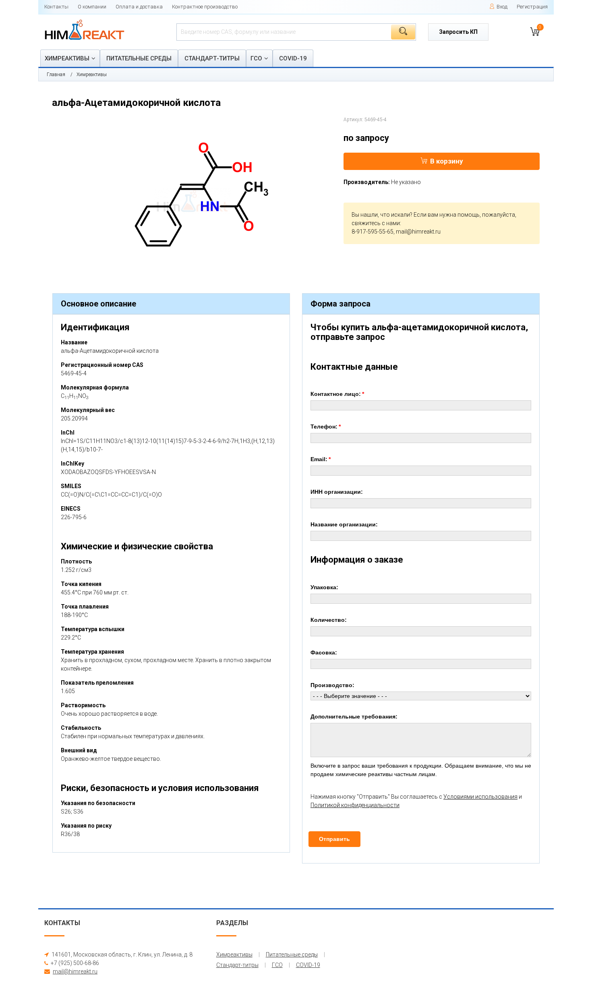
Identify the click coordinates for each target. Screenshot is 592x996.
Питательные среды (139, 58)
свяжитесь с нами (376, 223)
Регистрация (532, 7)
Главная (56, 74)
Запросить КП (458, 32)
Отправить (334, 839)
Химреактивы (67, 58)
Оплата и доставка (139, 7)
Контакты (56, 7)
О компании (92, 7)
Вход (502, 7)
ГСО (256, 58)
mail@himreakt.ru (418, 231)
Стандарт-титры (212, 58)
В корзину (446, 161)
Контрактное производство (205, 7)
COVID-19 (293, 58)
